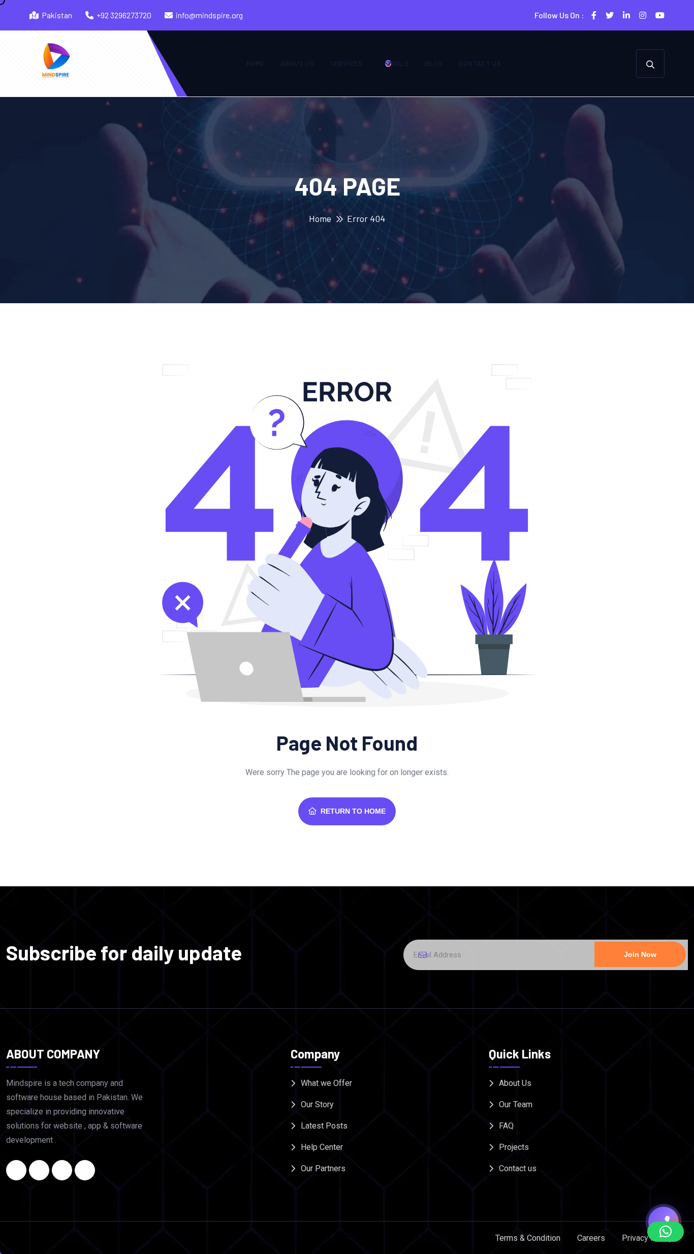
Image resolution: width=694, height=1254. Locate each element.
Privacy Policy (647, 1238)
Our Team (515, 1104)
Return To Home (353, 811)
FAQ (506, 1126)
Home (255, 63)
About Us (297, 63)
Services (346, 63)
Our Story (317, 1104)
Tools (398, 63)
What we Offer (326, 1083)
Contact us (479, 63)
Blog (434, 63)
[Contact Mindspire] (663, 1220)
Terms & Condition (527, 1238)
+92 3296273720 (124, 15)
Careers (591, 1238)
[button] (665, 1231)
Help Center (322, 1147)
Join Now (640, 954)
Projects (514, 1147)
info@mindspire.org (209, 15)
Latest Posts (324, 1126)
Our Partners (323, 1168)
